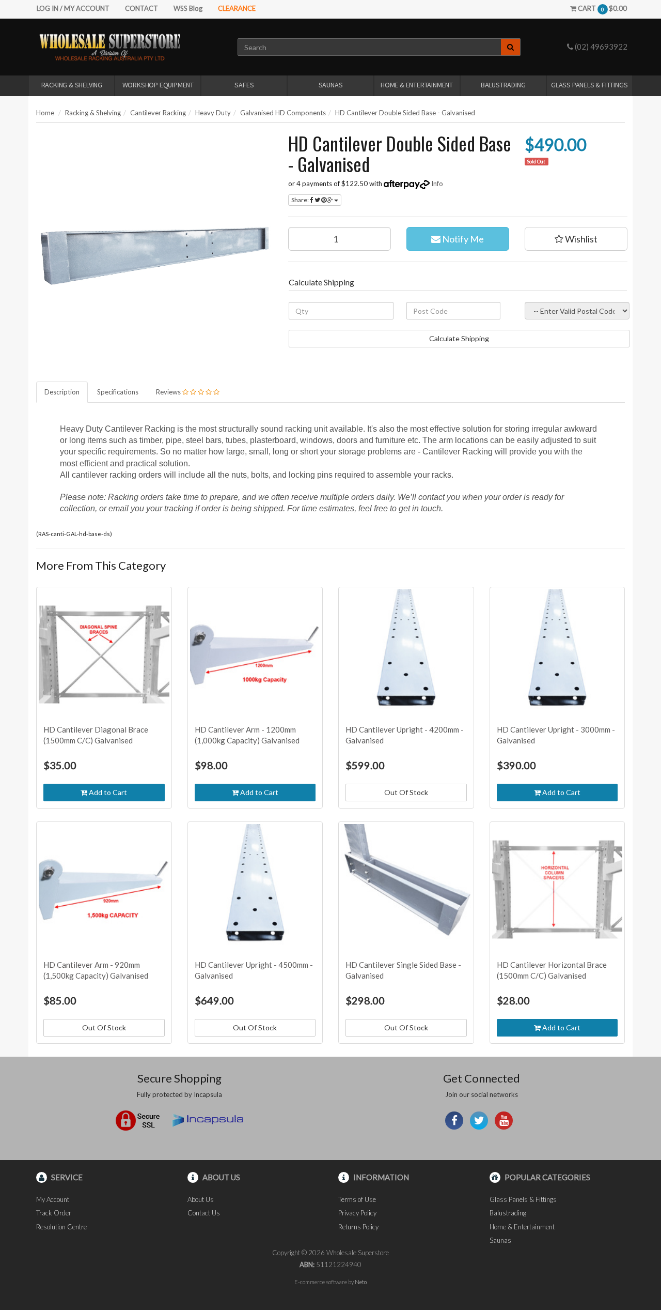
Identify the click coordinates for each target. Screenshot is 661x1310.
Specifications (117, 392)
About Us (200, 1199)
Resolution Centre (61, 1227)
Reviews (169, 392)
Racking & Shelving (71, 84)
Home (45, 113)
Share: (300, 200)
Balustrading (503, 84)
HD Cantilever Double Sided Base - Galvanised (405, 113)
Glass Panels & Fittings (589, 84)
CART (601, 8)
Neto (361, 1281)
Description (62, 392)
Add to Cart (107, 792)
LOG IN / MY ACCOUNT (73, 8)
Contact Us (203, 1213)
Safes (244, 84)
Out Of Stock (406, 792)
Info (437, 183)
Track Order (53, 1213)
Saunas (331, 84)
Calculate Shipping (459, 338)
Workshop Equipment (158, 84)
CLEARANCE (237, 8)
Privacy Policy (357, 1213)
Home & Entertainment (417, 84)
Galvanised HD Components (283, 113)
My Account (52, 1199)
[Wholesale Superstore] (109, 46)
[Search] (511, 47)
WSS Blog (188, 8)
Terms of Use (357, 1199)
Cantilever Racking (158, 113)
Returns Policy (358, 1227)
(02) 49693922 (600, 46)
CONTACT (141, 8)
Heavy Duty (213, 113)
